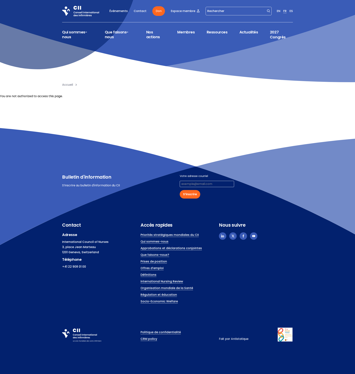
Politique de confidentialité (161, 332)
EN (278, 11)
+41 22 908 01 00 (74, 266)
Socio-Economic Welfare (159, 301)
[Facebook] (243, 236)
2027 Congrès (278, 35)
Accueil (67, 85)
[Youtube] (253, 236)
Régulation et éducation (159, 295)
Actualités (248, 32)
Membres (186, 32)
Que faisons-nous (117, 35)
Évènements (118, 11)
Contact (140, 11)
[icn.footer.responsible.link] (285, 335)
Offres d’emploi (152, 268)
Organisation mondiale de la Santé (167, 288)
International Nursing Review (162, 281)
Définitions (148, 275)
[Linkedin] (222, 236)
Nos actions (153, 35)
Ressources (217, 32)
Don (159, 11)
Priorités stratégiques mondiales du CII (170, 235)
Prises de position (154, 261)
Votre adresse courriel (194, 176)
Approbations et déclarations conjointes (171, 248)
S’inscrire (190, 194)
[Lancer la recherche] (268, 10)
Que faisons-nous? (155, 255)
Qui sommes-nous (74, 35)
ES (291, 11)
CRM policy (149, 339)
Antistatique (239, 339)
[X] (233, 236)
